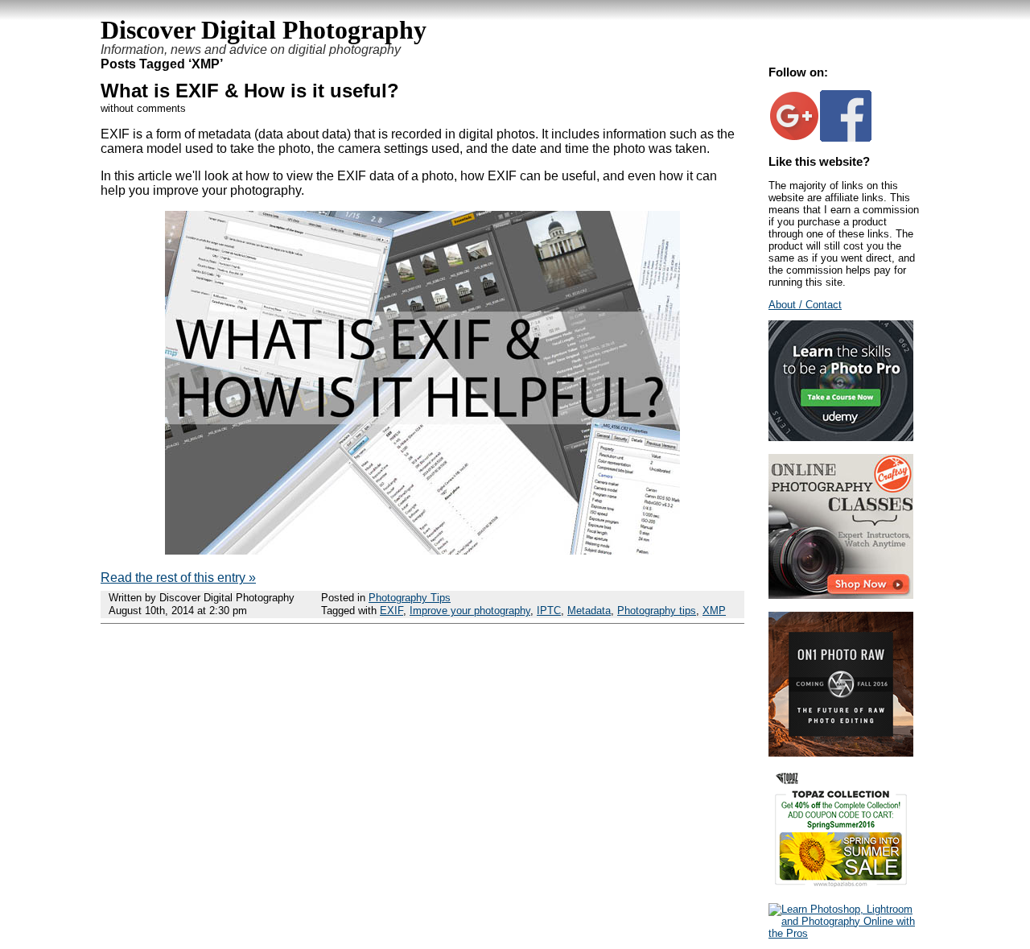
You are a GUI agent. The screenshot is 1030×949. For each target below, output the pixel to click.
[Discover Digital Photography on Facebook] (845, 138)
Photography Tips (410, 598)
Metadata (589, 610)
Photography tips (656, 610)
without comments (143, 108)
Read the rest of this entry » (178, 577)
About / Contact (805, 305)
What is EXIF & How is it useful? (250, 90)
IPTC (549, 610)
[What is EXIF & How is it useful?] (422, 550)
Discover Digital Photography (263, 30)
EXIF (391, 610)
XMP (714, 610)
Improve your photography (470, 610)
